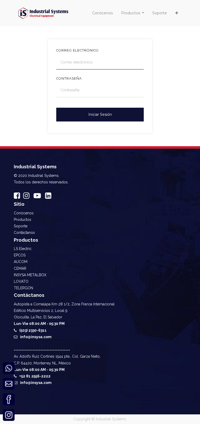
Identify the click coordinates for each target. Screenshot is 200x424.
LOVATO (21, 281)
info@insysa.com (36, 337)
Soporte (20, 226)
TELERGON (23, 288)
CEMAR (20, 268)
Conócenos (24, 213)
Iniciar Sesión (100, 114)
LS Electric (23, 249)
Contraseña (69, 78)
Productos (22, 219)
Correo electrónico (77, 50)
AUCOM (20, 262)
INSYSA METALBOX (30, 275)
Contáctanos (24, 232)
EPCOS (20, 255)
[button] (176, 13)
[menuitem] (102, 13)
